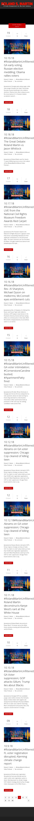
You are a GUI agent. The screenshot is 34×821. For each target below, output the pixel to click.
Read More (8, 102)
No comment (18, 81)
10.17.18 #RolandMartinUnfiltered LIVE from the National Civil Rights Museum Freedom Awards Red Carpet (19, 212)
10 (12, 800)
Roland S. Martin (8, 79)
